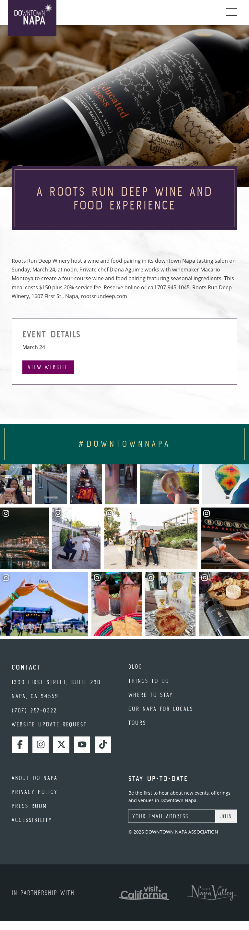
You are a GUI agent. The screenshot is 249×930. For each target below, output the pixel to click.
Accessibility (32, 819)
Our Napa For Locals (160, 708)
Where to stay (150, 694)
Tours (137, 722)
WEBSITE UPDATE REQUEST (49, 724)
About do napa (35, 777)
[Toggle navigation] (231, 12)
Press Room (29, 805)
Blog (135, 666)
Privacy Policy (35, 791)
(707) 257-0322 (34, 710)
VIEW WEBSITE (48, 367)
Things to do (148, 680)
